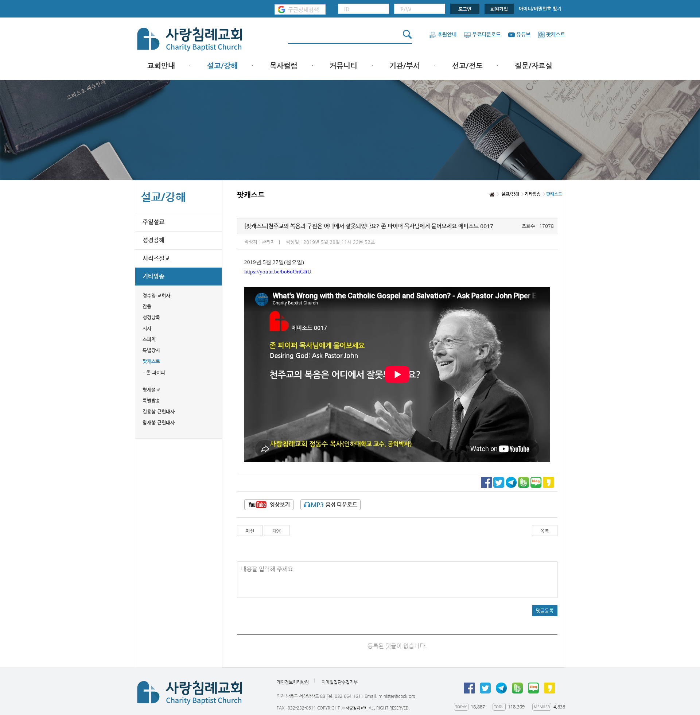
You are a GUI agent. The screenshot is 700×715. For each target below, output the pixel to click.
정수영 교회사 (156, 295)
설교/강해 (222, 66)
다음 (276, 530)
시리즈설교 (156, 258)
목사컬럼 (284, 66)
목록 (544, 530)
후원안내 (447, 34)
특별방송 (151, 400)
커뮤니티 (343, 66)
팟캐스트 (555, 34)
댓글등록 (544, 610)
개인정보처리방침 (293, 682)
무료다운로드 (486, 34)
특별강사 (151, 350)
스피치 (149, 339)
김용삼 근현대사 (159, 411)
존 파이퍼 (155, 372)
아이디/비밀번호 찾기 (540, 8)
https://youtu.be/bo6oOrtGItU (277, 272)
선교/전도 (467, 66)
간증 (147, 306)
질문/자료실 (533, 66)
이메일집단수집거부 (340, 682)
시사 (147, 328)
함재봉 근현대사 (159, 422)
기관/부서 (404, 66)
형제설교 (151, 389)
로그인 (464, 9)
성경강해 (153, 240)
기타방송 (153, 276)
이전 (249, 530)
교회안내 (161, 66)
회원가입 (499, 9)
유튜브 (523, 34)
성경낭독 (151, 317)
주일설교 (153, 221)
